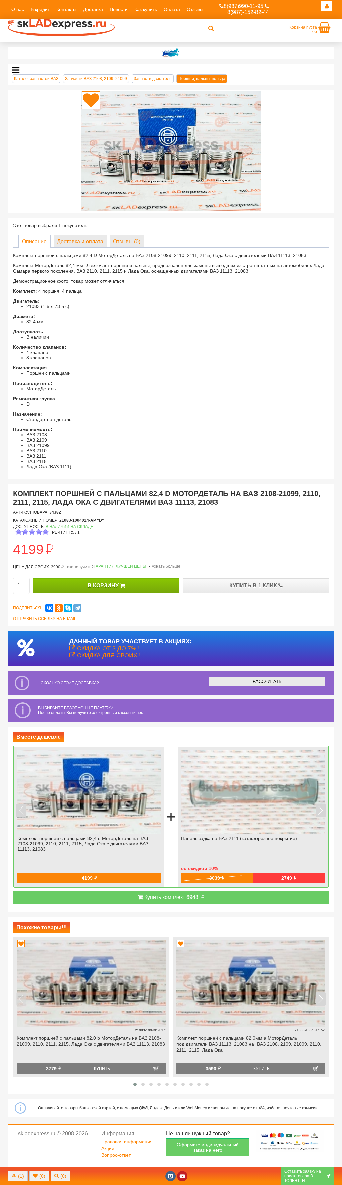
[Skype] (68, 608)
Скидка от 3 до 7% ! (107, 648)
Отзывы (195, 9)
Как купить (145, 9)
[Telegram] (77, 608)
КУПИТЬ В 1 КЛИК (253, 585)
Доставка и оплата (80, 241)
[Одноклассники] (59, 608)
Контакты (66, 9)
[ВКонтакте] (49, 608)
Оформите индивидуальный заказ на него (208, 1147)
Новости (119, 9)
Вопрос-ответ (116, 1155)
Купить (102, 1068)
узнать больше (166, 566)
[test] (171, 53)
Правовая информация (127, 1141)
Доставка (93, 9)
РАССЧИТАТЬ (267, 681)
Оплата (172, 9)
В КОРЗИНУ (104, 585)
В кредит (40, 9)
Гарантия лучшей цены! (120, 566)
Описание (34, 241)
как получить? (80, 567)
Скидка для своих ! (108, 655)
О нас (17, 9)
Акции (107, 1148)
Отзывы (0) (126, 241)
